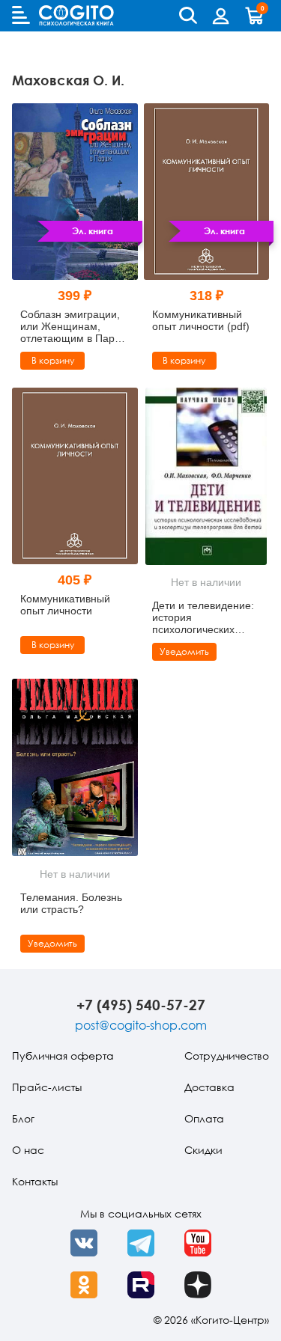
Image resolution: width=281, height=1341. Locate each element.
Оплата (204, 1118)
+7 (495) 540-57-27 (140, 1004)
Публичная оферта (63, 1055)
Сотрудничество (226, 1055)
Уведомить (184, 651)
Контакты (35, 1181)
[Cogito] (76, 15)
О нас (28, 1149)
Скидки (203, 1149)
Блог (23, 1118)
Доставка (209, 1087)
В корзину (52, 360)
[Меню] (21, 15)
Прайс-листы (47, 1087)
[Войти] (221, 16)
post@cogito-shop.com (141, 1025)
